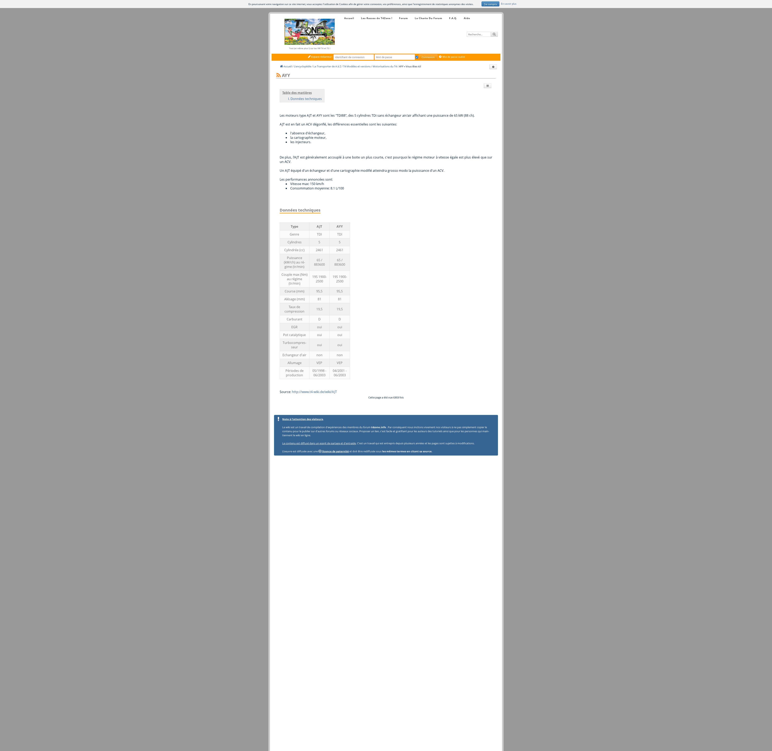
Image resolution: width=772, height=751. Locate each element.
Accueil (349, 18)
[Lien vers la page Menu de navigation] (340, 15)
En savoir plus (508, 3)
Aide (467, 18)
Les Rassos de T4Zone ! (376, 18)
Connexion (428, 57)
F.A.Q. (453, 18)
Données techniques (306, 99)
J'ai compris (490, 4)
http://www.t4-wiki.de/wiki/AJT (314, 392)
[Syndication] (278, 75)
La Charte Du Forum (428, 18)
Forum (403, 18)
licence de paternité (335, 451)
